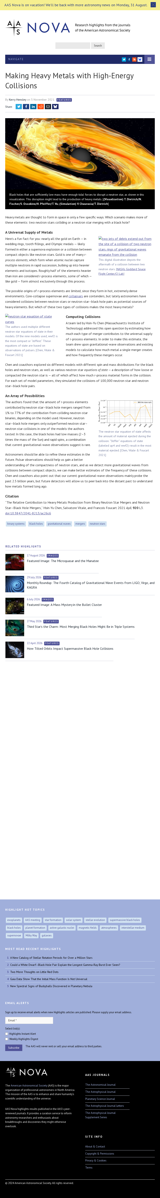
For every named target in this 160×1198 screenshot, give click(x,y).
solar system (73, 920)
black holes (36, 524)
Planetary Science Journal (100, 1099)
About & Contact (95, 1146)
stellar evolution (95, 920)
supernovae (14, 935)
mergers (80, 524)
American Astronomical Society (29, 1085)
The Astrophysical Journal (100, 1092)
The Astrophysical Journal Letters (104, 1106)
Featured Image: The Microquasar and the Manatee (63, 561)
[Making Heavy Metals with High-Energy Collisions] (80, 154)
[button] (153, 4)
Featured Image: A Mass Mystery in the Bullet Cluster (64, 605)
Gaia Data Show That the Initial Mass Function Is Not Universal (48, 979)
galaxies (47, 935)
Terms (88, 1167)
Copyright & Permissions (99, 1153)
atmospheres (109, 928)
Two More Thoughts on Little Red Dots (34, 972)
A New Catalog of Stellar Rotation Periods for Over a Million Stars (51, 958)
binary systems (16, 524)
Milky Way (31, 935)
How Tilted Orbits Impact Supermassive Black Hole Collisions (70, 648)
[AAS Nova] (67, 27)
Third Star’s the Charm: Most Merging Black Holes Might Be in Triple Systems (81, 626)
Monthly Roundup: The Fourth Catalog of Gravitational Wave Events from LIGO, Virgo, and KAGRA (91, 585)
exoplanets (14, 920)
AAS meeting (32, 920)
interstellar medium (132, 928)
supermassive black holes (125, 920)
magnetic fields (88, 928)
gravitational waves (59, 524)
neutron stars (97, 524)
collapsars (76, 296)
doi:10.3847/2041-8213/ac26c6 (28, 513)
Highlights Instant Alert (22, 1034)
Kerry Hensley (17, 99)
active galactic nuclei (62, 928)
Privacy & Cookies (95, 1160)
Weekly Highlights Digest (23, 1039)
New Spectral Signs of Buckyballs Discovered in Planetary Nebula (51, 986)
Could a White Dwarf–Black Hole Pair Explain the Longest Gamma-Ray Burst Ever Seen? (65, 965)
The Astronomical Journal (100, 1085)
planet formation (35, 928)
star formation (53, 920)
